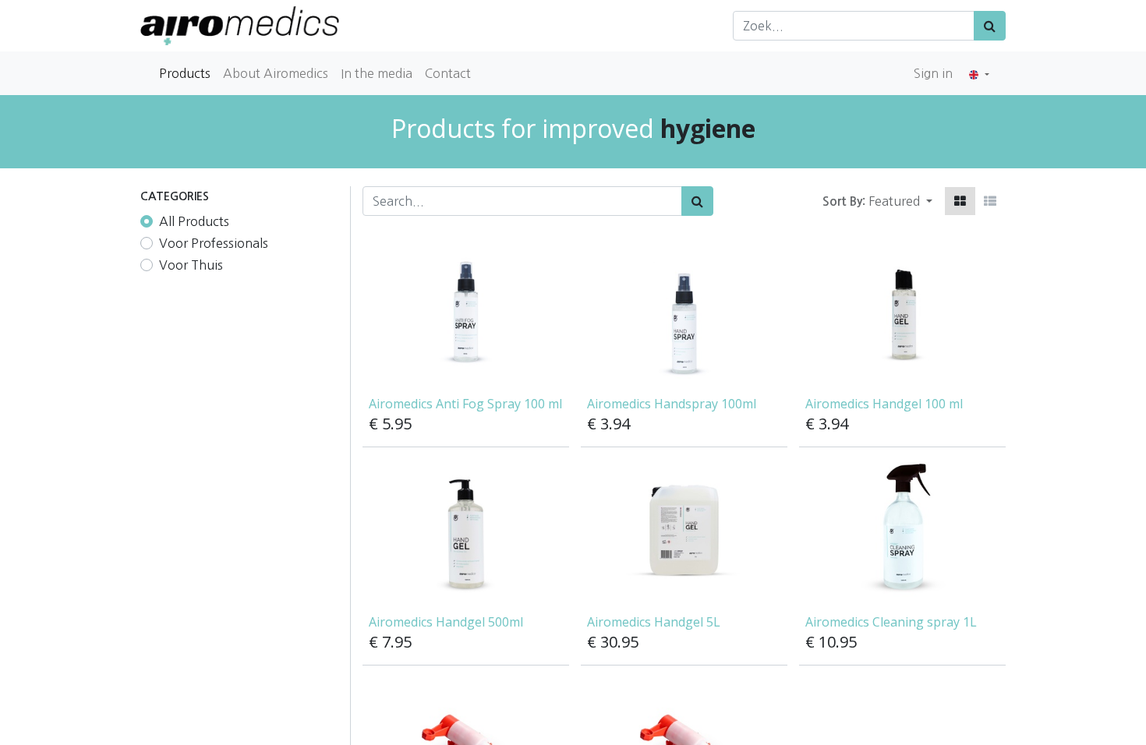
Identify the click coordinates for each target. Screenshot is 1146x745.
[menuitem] (185, 73)
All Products (194, 221)
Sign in (933, 73)
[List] (990, 201)
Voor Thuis (191, 265)
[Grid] (960, 201)
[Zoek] (990, 26)
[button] (900, 201)
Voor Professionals (213, 243)
